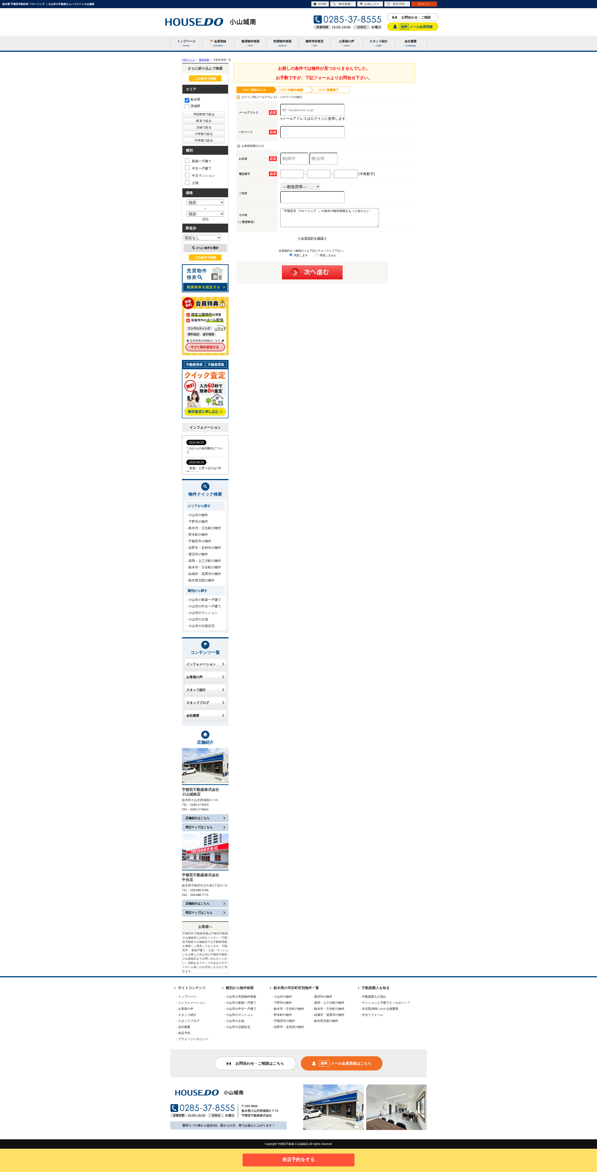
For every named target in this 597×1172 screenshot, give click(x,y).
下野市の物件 (198, 521)
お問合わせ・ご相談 (416, 17)
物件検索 (345, 4)
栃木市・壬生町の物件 (204, 528)
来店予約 (399, 4)
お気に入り (371, 4)
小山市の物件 (198, 515)
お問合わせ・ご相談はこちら (260, 1063)
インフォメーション (201, 664)
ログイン (424, 4)
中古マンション (203, 175)
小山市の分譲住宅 (201, 626)
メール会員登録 (417, 26)
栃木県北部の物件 (201, 580)
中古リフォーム (372, 1015)
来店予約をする (298, 1159)
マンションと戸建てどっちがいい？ (386, 1002)
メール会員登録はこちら (346, 1063)
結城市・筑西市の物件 (204, 574)
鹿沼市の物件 (198, 554)
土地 (195, 183)
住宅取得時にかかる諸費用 (380, 1008)
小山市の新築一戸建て (204, 600)
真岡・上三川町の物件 (204, 561)
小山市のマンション (203, 613)
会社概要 (192, 715)
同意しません (328, 255)
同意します (300, 255)
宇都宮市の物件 (199, 541)
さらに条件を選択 (207, 248)
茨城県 (195, 106)
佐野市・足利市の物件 (204, 547)
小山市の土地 (198, 619)
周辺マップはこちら (199, 827)
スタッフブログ (197, 702)
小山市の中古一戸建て (204, 606)
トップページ (187, 996)
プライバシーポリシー (193, 1039)
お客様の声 (194, 677)
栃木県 (195, 99)
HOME (322, 4)
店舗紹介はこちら (197, 818)
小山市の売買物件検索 (241, 996)
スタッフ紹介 (196, 690)
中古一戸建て (202, 168)
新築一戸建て (202, 161)
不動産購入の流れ (374, 996)
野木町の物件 (198, 534)
